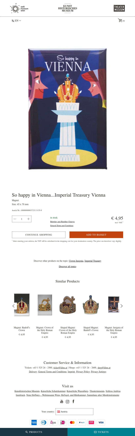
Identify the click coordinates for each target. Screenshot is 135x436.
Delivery (33, 371)
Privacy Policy (83, 371)
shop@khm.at (104, 367)
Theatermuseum (97, 391)
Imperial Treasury (93, 260)
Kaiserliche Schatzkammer (53, 391)
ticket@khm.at (60, 367)
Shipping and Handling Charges (62, 221)
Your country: (47, 411)
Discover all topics (67, 266)
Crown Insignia (76, 260)
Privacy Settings (98, 371)
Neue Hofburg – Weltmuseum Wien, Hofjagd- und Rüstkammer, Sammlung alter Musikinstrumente (72, 395)
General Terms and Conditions (61, 225)
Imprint (71, 371)
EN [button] (16, 20)
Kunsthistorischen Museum (27, 391)
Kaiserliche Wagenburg (77, 391)
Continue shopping (38, 234)
